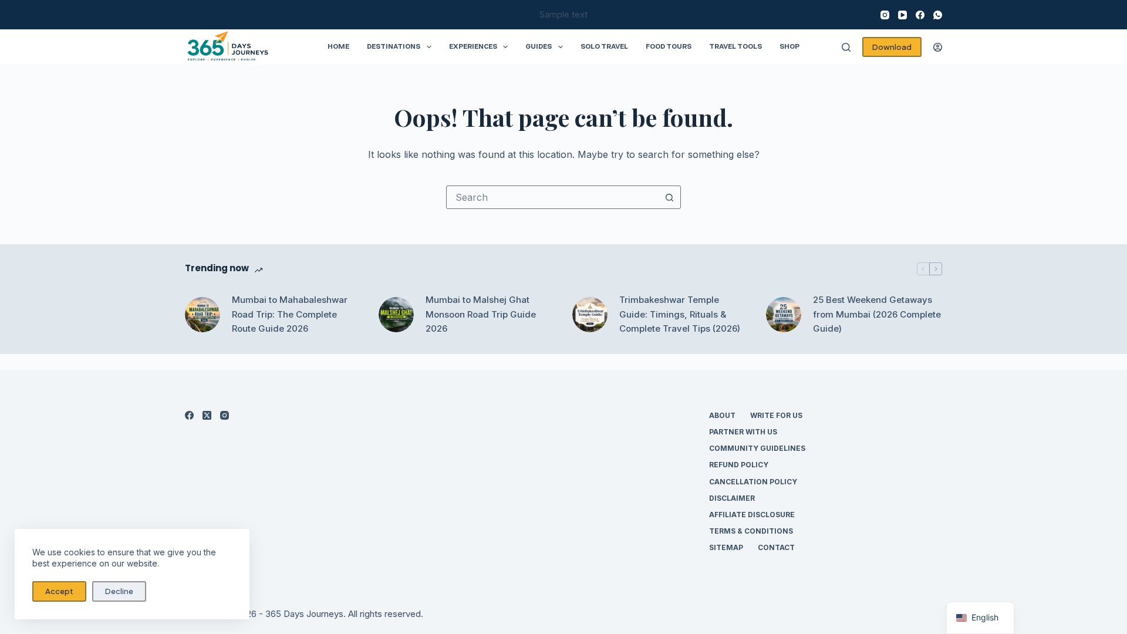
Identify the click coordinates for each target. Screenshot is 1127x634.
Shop (789, 46)
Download (892, 47)
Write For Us (776, 415)
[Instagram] (884, 15)
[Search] (846, 47)
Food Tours (668, 46)
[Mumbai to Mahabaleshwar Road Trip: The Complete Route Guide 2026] (202, 314)
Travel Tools (735, 46)
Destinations (393, 46)
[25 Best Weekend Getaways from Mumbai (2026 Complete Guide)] (783, 314)
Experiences (473, 46)
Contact (776, 547)
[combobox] (552, 197)
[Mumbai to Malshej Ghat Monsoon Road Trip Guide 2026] (396, 314)
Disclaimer (732, 498)
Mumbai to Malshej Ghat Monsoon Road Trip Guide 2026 (481, 314)
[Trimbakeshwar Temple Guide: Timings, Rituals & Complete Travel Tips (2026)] (590, 314)
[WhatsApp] (937, 15)
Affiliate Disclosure (752, 514)
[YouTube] (902, 15)
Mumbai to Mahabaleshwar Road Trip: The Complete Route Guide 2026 (289, 314)
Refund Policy (738, 464)
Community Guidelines (757, 448)
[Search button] (669, 197)
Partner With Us (743, 431)
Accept (59, 591)
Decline (119, 591)
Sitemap (726, 547)
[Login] (937, 47)
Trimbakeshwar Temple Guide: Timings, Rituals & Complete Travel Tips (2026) (679, 314)
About (722, 415)
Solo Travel (604, 46)
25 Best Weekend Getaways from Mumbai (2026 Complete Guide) (877, 314)
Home (338, 46)
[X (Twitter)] (207, 415)
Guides (538, 46)
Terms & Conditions (751, 531)
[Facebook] (920, 15)
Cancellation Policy (753, 481)
